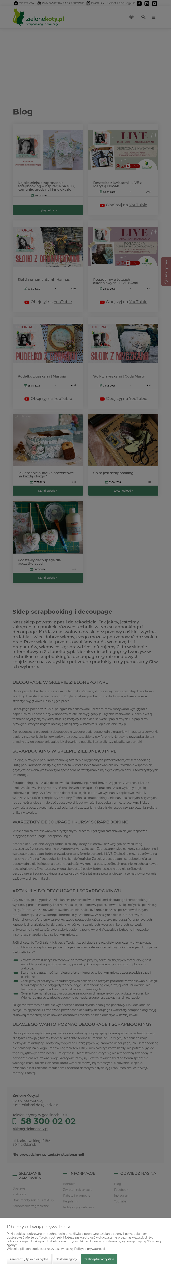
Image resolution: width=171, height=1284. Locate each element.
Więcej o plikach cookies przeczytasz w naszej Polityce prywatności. (56, 1249)
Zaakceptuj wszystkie (99, 1259)
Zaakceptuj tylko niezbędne (29, 1259)
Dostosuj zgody (66, 1259)
